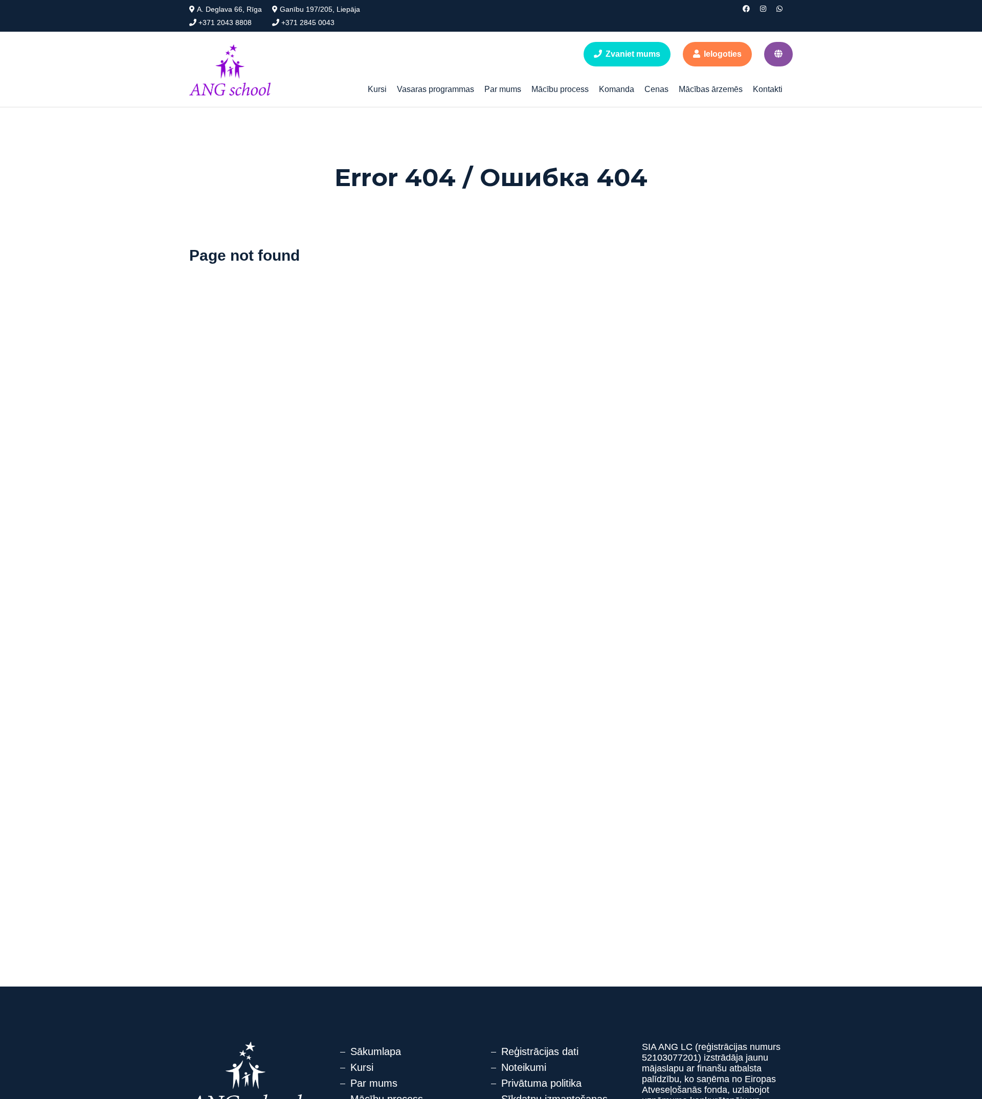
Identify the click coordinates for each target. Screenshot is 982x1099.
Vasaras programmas (435, 89)
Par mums (502, 89)
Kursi (377, 89)
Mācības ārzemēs (711, 89)
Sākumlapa (375, 1051)
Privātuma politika (541, 1083)
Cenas (656, 89)
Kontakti (768, 89)
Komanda (616, 89)
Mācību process (560, 89)
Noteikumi (523, 1067)
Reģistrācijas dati (539, 1051)
